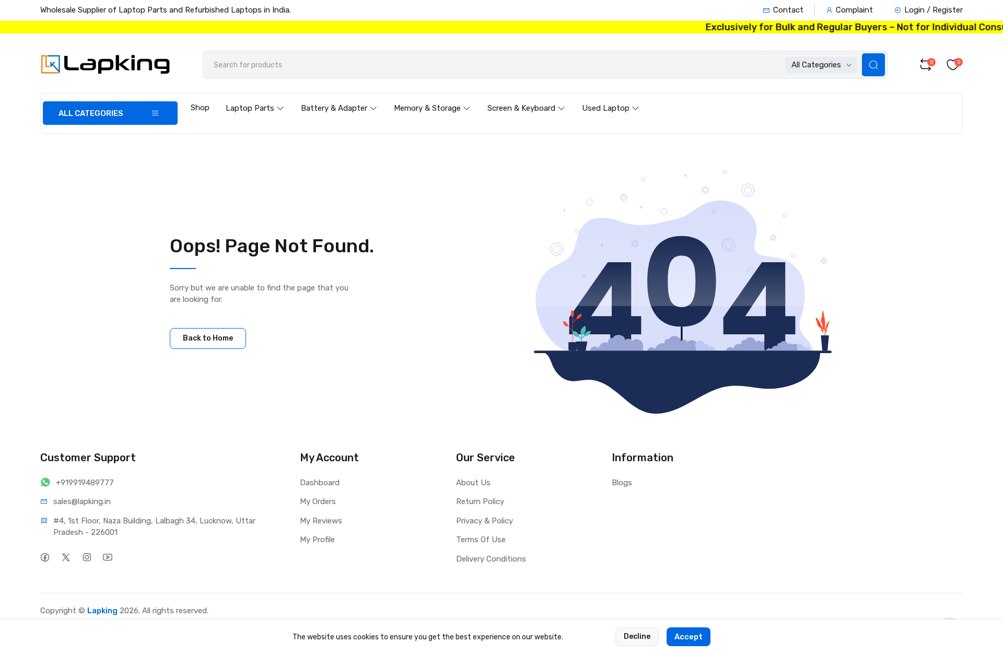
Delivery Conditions (491, 559)
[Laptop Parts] (255, 98)
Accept (688, 636)
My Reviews (321, 520)
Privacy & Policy (484, 520)
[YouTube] (108, 557)
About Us (473, 482)
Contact (788, 10)
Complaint (854, 10)
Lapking (102, 610)
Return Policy (480, 501)
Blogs (622, 482)
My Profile (317, 539)
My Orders (318, 501)
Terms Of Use (481, 539)
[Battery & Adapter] (339, 98)
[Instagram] (87, 557)
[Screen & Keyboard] (526, 98)
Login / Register (933, 10)
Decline (637, 636)
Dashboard (320, 482)
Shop (200, 107)
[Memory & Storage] (432, 98)
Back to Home (208, 338)
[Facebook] (45, 557)
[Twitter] (66, 557)
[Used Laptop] (611, 98)
